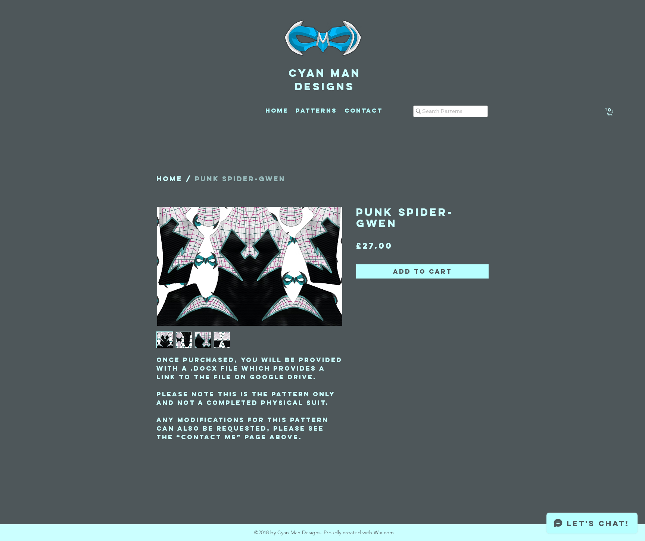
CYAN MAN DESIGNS (325, 79)
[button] (609, 112)
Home (169, 178)
